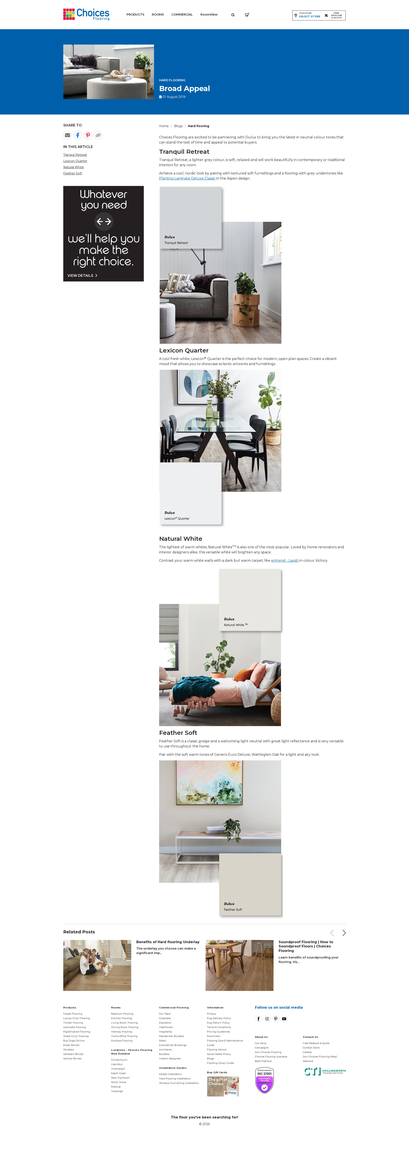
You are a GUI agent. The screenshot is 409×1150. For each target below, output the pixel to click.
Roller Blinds (71, 1045)
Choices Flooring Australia (271, 1056)
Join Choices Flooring (268, 1052)
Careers (307, 1052)
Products (135, 14)
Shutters (68, 1049)
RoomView (213, 1036)
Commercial (182, 14)
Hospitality (165, 1031)
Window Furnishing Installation (179, 1083)
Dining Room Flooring (125, 1027)
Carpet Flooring (72, 1013)
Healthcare (166, 1027)
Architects (165, 1049)
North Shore (118, 1082)
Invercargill (118, 1068)
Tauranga (117, 1091)
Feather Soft (72, 173)
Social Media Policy (219, 1054)
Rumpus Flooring (121, 1040)
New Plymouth (120, 1077)
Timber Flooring (73, 1022)
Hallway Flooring (121, 1031)
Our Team (165, 1013)
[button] (344, 933)
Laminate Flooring (74, 1027)
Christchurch (119, 1059)
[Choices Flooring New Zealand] (86, 15)
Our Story (260, 1043)
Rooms (158, 14)
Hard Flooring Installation (175, 1078)
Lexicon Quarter (75, 161)
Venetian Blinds (73, 1054)
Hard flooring (172, 80)
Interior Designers (170, 1058)
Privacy (211, 1013)
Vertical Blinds (72, 1058)
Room (208, 14)
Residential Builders (171, 1036)
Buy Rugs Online (73, 1040)
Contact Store (311, 1047)
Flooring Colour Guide (220, 1063)
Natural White (73, 167)
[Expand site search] (233, 14)
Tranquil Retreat (75, 155)
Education (165, 1022)
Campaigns (262, 1047)
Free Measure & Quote (316, 1043)
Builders (164, 1054)
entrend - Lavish (285, 560)
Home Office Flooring (124, 1036)
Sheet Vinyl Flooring (76, 1036)
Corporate (165, 1018)
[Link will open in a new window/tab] (258, 1018)
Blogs (210, 1058)
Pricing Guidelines (218, 1031)
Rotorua (116, 1086)
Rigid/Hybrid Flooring (76, 1031)
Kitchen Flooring (121, 1018)
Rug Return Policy (218, 1022)
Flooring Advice (216, 1049)
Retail (162, 1040)
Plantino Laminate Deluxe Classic (187, 178)
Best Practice (263, 1061)
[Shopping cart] (247, 14)
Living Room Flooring (124, 1022)
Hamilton (117, 1064)
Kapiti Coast (118, 1073)
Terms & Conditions (219, 1027)
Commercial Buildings (173, 1045)
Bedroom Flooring (122, 1013)
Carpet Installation (170, 1074)
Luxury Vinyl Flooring (76, 1018)
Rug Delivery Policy (219, 1018)
